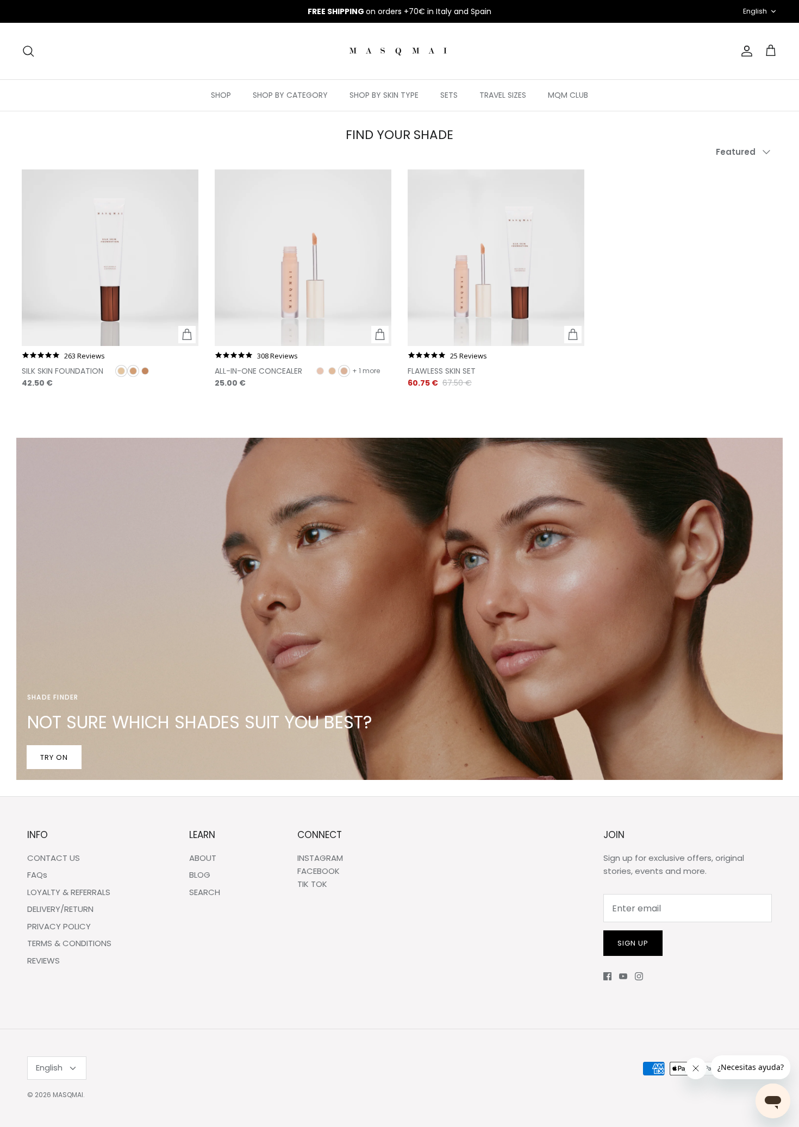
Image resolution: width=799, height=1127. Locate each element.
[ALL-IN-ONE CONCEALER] (303, 257)
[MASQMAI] (399, 51)
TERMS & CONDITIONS (69, 943)
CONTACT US (53, 858)
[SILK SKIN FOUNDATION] (110, 257)
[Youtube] (623, 976)
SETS (449, 95)
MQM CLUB (568, 95)
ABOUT (202, 858)
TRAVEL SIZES (502, 95)
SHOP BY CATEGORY (290, 95)
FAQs (37, 874)
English (755, 11)
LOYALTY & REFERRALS (68, 892)
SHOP (221, 95)
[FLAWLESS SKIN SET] (496, 257)
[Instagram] (639, 976)
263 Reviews (84, 356)
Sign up (632, 943)
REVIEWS (43, 960)
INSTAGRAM (320, 858)
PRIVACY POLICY (59, 926)
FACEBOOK (318, 871)
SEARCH (204, 892)
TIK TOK (312, 884)
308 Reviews (277, 356)
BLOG (199, 874)
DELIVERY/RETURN (60, 909)
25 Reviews (468, 356)
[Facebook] (607, 976)
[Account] (744, 51)
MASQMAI (68, 1094)
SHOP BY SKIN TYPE (384, 95)
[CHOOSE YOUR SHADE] (187, 334)
